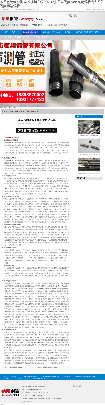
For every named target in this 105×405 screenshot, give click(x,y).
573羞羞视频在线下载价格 (15, 367)
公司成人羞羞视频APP (32, 111)
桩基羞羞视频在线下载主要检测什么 (89, 135)
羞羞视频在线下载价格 (11, 137)
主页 (9, 111)
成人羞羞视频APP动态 (30, 32)
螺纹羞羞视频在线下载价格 (50, 367)
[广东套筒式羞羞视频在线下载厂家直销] (89, 146)
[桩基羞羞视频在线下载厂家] (10, 399)
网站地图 (2, 404)
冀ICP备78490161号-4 (34, 389)
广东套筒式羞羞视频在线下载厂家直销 (89, 154)
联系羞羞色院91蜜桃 (98, 9)
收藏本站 (88, 9)
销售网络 (7, 37)
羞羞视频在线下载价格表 (52, 32)
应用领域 (68, 32)
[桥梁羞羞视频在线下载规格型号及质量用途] (89, 164)
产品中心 (15, 32)
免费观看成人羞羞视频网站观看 (86, 32)
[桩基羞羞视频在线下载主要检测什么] (89, 127)
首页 (6, 32)
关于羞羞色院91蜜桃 (22, 37)
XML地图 (28, 402)
